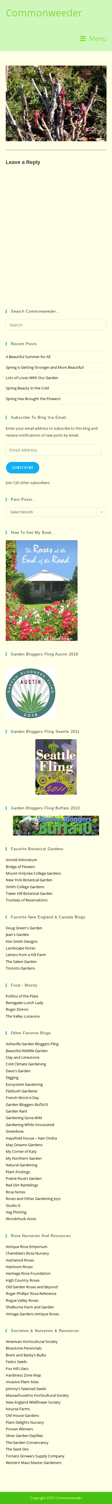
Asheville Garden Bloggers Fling (32, 1043)
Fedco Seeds (16, 1361)
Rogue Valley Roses (22, 1300)
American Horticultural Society (32, 1341)
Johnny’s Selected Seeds (26, 1388)
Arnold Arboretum (21, 859)
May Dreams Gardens (24, 1144)
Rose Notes (15, 1192)
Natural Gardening (21, 1164)
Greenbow (15, 1131)
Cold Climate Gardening (26, 1064)
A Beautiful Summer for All (28, 356)
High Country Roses (23, 1280)
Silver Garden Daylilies (24, 1435)
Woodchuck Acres (21, 1218)
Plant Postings (18, 1171)
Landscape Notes (20, 948)
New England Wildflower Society (33, 1402)
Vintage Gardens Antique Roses (32, 1313)
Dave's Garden (18, 1070)
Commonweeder (44, 12)
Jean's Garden (17, 934)
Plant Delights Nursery (25, 1422)
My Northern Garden (24, 1158)
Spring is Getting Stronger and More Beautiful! (45, 367)
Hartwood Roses (20, 1260)
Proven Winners (19, 1429)
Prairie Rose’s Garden (24, 1178)
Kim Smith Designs (21, 941)
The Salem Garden (21, 961)
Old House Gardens (22, 1415)
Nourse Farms (18, 1408)
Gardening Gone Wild (24, 1117)
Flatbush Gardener (22, 1091)
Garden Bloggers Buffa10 (27, 1104)
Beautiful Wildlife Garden (27, 1050)
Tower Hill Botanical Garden (29, 893)
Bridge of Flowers (20, 866)
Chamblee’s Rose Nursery (27, 1253)
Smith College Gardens (25, 886)
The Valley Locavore (23, 1016)
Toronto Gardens (20, 968)
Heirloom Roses (19, 1266)
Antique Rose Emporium (26, 1246)
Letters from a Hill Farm (26, 954)
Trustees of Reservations (27, 900)
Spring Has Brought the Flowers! (33, 398)
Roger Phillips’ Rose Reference (31, 1293)
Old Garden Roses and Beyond (32, 1286)
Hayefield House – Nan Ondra (31, 1138)
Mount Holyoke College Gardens (33, 873)
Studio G (13, 1205)
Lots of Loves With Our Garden (32, 377)
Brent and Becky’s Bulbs (26, 1355)
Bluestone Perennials (24, 1348)
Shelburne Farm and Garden (30, 1307)
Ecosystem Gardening (24, 1084)
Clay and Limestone (22, 1057)
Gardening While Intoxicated (30, 1124)
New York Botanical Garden (29, 879)
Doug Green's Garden (24, 927)
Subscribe (23, 467)
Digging (12, 1077)
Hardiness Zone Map (23, 1375)
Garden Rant (16, 1111)
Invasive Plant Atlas (22, 1381)
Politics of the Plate (22, 996)
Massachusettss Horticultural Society (37, 1395)
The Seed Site (17, 1449)
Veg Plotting (16, 1212)
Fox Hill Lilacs (17, 1368)
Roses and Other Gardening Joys (33, 1198)
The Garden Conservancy (27, 1442)
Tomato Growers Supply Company (35, 1456)
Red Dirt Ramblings (22, 1185)
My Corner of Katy (21, 1151)
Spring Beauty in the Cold (27, 388)
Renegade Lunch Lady (24, 1002)
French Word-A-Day (22, 1097)
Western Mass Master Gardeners (33, 1462)
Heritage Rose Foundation (28, 1273)
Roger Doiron (17, 1009)
